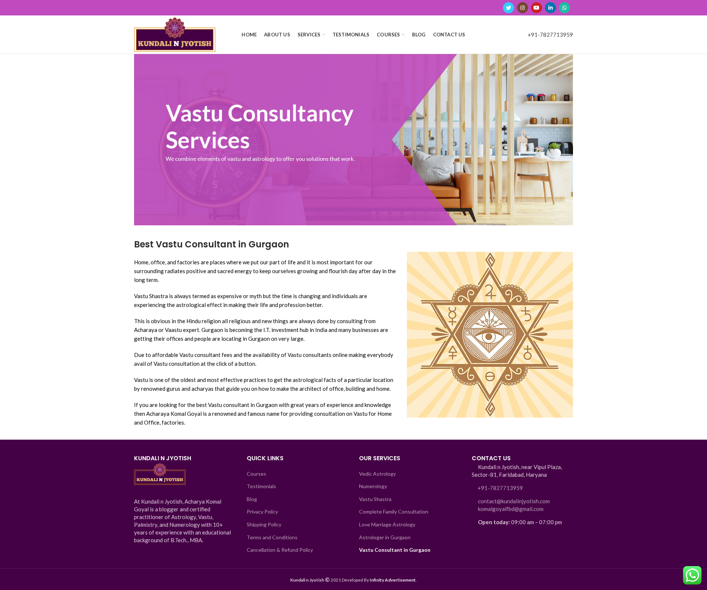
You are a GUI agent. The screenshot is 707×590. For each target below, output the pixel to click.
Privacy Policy (262, 511)
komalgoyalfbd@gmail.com (511, 508)
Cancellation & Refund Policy (280, 550)
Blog (252, 499)
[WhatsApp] (564, 7)
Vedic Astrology (377, 474)
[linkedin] (550, 7)
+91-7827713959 (550, 34)
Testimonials (261, 486)
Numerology (373, 486)
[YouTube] (536, 7)
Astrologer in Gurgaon (385, 537)
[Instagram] (522, 7)
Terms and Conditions (272, 537)
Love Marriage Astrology (387, 524)
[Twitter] (508, 7)
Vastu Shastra (375, 499)
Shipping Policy (264, 524)
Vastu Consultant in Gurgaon (394, 550)
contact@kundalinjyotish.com (514, 501)
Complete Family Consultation (393, 511)
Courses (256, 474)
